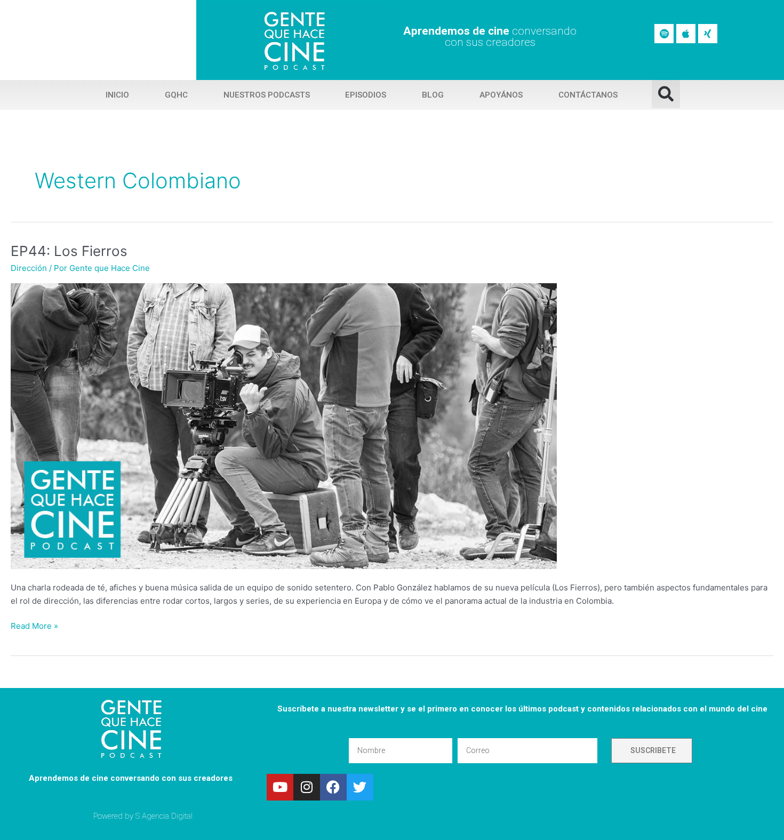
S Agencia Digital (164, 816)
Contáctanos (588, 95)
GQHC (176, 95)
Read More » (34, 625)
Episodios (365, 95)
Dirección (29, 268)
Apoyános (501, 95)
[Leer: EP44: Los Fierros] (284, 425)
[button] (666, 94)
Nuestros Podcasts (266, 95)
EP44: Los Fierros (69, 251)
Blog (433, 95)
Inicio (117, 95)
